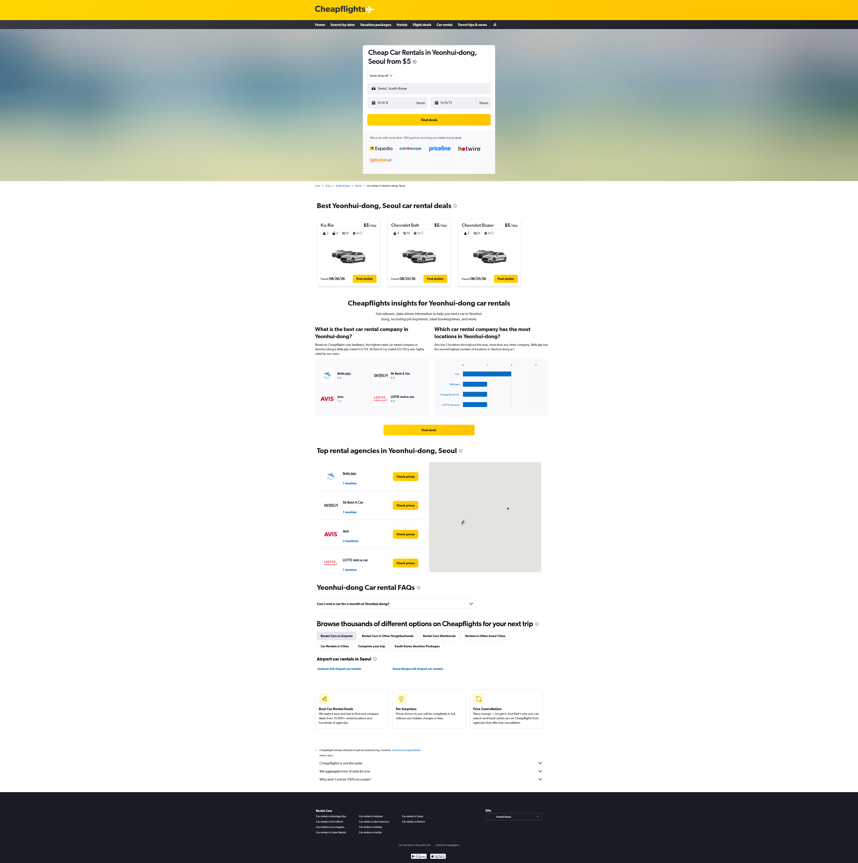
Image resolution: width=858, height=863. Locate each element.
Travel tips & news (472, 25)
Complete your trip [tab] (371, 646)
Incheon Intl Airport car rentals (339, 669)
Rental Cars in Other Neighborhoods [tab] (388, 636)
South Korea (343, 185)
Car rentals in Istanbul (371, 816)
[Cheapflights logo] (340, 10)
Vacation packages (375, 25)
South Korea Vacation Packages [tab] (417, 646)
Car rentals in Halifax (370, 832)
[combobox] (381, 75)
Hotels (402, 25)
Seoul (358, 185)
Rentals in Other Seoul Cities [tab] (485, 636)
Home (320, 25)
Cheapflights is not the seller (341, 763)
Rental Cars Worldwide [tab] (439, 636)
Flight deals (422, 25)
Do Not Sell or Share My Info (414, 845)
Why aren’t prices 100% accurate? (345, 779)
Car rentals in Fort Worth (329, 821)
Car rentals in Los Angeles (330, 827)
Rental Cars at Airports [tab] (337, 636)
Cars (317, 185)
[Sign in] (495, 24)
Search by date (342, 25)
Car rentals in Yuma (412, 816)
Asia (328, 185)
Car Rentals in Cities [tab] (335, 646)
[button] (415, 62)
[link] (429, 430)
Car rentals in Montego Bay (331, 816)
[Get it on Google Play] (419, 856)
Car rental (444, 25)
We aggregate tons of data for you (345, 771)
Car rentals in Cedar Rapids (331, 832)
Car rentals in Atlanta (370, 827)
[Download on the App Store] (438, 856)
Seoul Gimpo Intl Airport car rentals (418, 669)
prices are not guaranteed (406, 750)
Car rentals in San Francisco (374, 821)
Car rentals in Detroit (413, 821)
